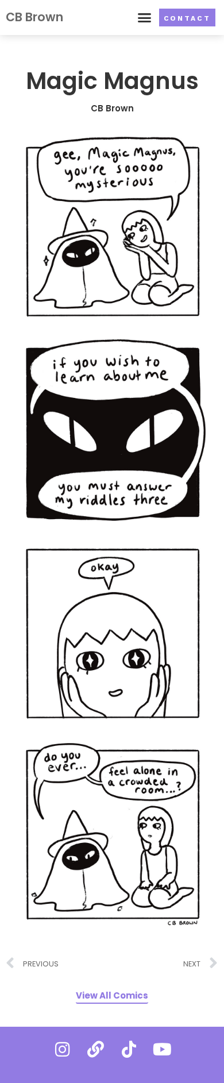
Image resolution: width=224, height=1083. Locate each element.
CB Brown (34, 17)
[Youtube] (162, 1049)
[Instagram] (62, 1049)
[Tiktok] (128, 1049)
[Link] (95, 1049)
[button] (145, 18)
